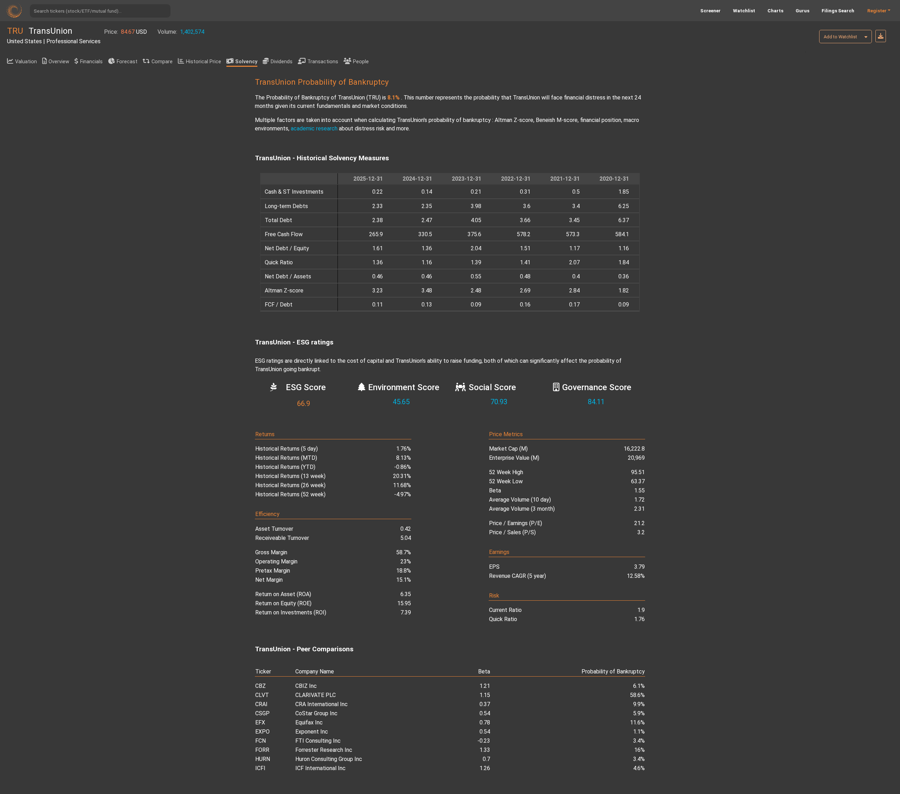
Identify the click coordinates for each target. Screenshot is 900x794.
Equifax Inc (309, 722)
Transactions (322, 62)
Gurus (802, 10)
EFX (260, 722)
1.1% (639, 731)
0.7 (486, 759)
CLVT (262, 695)
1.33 (485, 750)
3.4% (639, 740)
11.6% (637, 722)
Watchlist (744, 10)
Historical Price (203, 62)
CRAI (261, 704)
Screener (710, 10)
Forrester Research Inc (323, 750)
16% (639, 750)
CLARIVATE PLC (315, 695)
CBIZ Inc (306, 686)
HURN (262, 759)
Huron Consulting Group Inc (328, 759)
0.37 (485, 704)
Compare (162, 62)
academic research (314, 128)
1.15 (485, 695)
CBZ (260, 686)
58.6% (637, 695)
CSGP (262, 713)
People (361, 62)
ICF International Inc (320, 768)
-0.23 (483, 740)
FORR (262, 750)
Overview (59, 62)
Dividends (281, 62)
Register (877, 10)
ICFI (260, 768)
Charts (775, 10)
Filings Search (838, 10)
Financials (91, 62)
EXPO (262, 731)
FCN (260, 740)
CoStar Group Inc (316, 713)
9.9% (639, 704)
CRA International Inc (321, 704)
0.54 (485, 713)
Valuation (26, 62)
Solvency (246, 62)
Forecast (127, 62)
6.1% (639, 686)
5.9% (639, 713)
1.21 (485, 686)
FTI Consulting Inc (318, 740)
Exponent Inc (311, 731)
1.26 (485, 768)
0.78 (485, 722)
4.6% (639, 768)
